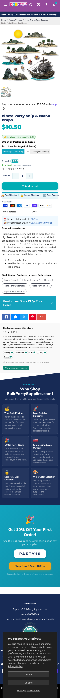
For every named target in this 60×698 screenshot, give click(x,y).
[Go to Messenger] (15, 317)
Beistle (15, 161)
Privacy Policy (15, 666)
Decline (28, 682)
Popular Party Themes (14, 291)
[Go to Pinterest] (32, 317)
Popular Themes (15, 20)
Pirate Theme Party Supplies (36, 20)
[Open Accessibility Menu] (38, 4)
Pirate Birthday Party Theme (37, 279)
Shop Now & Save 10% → (30, 566)
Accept (28, 674)
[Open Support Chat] (46, 4)
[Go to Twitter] (24, 317)
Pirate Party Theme (41, 285)
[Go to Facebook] (6, 317)
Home (3, 20)
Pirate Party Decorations (15, 285)
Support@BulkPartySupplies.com (30, 609)
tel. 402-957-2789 (30, 614)
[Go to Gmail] (41, 317)
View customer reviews (16, 367)
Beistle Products (11, 279)
